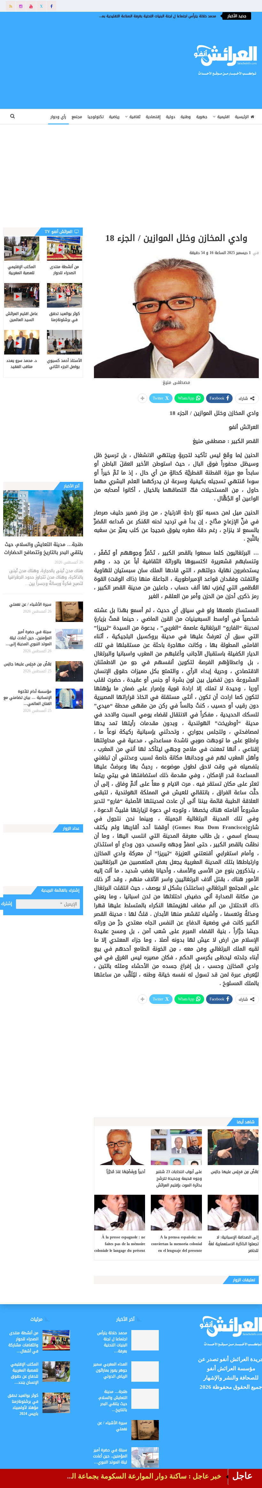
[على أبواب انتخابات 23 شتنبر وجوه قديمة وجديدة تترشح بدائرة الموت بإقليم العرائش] (176, 1147)
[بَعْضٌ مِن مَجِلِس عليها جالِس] (233, 1147)
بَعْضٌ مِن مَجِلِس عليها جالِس (27, 664)
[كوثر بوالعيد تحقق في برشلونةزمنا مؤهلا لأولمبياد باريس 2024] (64, 295)
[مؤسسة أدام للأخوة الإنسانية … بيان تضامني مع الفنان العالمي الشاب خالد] (69, 699)
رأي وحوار (58, 116)
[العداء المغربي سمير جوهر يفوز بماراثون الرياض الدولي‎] (145, 1371)
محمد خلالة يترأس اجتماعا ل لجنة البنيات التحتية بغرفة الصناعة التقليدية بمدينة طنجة (151, 16)
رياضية (114, 116)
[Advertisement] (89, 59)
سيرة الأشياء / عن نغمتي (30, 604)
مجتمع (77, 116)
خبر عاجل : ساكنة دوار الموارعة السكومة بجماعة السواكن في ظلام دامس (112, 1476)
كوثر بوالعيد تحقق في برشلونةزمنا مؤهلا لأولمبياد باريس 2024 (23, 1404)
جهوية (201, 116)
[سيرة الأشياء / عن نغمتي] (69, 612)
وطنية (186, 116)
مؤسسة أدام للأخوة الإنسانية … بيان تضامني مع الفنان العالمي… (27, 697)
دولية (170, 116)
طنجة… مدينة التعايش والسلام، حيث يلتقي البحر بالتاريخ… (112, 1400)
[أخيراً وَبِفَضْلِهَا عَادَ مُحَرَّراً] (119, 1147)
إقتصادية (153, 116)
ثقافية (134, 116)
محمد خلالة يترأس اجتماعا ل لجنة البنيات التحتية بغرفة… (112, 1342)
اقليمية (223, 116)
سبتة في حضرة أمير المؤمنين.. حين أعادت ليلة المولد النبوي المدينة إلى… (28, 637)
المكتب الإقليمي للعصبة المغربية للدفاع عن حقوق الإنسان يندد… (24, 1373)
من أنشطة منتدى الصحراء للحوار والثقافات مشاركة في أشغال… (23, 1342)
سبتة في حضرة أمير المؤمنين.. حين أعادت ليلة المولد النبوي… (110, 1456)
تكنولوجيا (96, 116)
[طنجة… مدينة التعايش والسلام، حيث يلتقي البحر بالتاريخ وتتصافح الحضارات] (43, 513)
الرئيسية (242, 116)
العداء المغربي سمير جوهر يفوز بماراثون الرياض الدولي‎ (110, 1370)
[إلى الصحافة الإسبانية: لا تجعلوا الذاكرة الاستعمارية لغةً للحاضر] (233, 1212)
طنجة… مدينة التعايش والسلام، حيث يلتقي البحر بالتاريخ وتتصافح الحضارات (43, 548)
